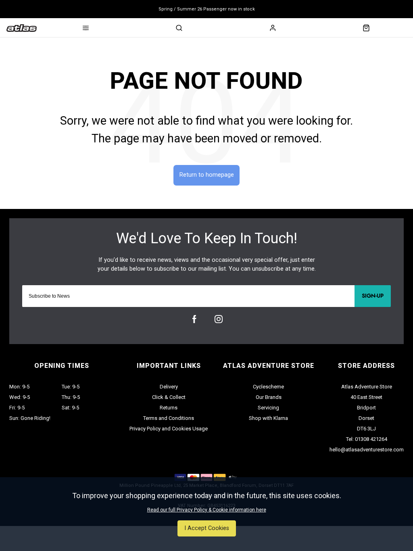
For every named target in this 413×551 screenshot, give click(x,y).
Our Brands (269, 397)
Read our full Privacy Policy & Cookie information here (206, 509)
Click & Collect (169, 397)
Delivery (169, 387)
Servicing (268, 408)
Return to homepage (206, 174)
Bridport (366, 408)
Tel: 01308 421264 (366, 439)
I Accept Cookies (206, 528)
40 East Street (366, 397)
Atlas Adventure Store (366, 387)
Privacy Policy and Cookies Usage (168, 429)
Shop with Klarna (268, 418)
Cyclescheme (268, 387)
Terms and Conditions (168, 418)
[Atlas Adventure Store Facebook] (194, 319)
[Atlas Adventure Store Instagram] (218, 319)
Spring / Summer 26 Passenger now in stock (207, 9)
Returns (168, 408)
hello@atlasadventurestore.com (367, 450)
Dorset (366, 418)
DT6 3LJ (366, 429)
